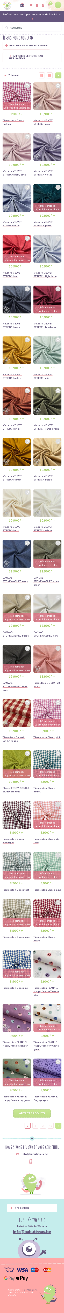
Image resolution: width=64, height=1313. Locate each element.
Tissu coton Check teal (16, 890)
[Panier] (49, 5)
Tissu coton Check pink (47, 737)
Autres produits (32, 1113)
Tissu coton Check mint (47, 890)
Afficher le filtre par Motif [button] (28, 45)
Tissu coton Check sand (16, 937)
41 (50, 1126)
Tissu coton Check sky (15, 988)
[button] (18, 75)
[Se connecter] (37, 5)
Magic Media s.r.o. (29, 1289)
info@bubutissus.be (32, 1231)
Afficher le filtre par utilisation (26, 57)
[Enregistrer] (43, 5)
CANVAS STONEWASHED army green (46, 581)
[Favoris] (31, 5)
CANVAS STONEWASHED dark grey (15, 686)
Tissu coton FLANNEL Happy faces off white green (46, 1046)
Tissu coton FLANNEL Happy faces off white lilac (46, 991)
